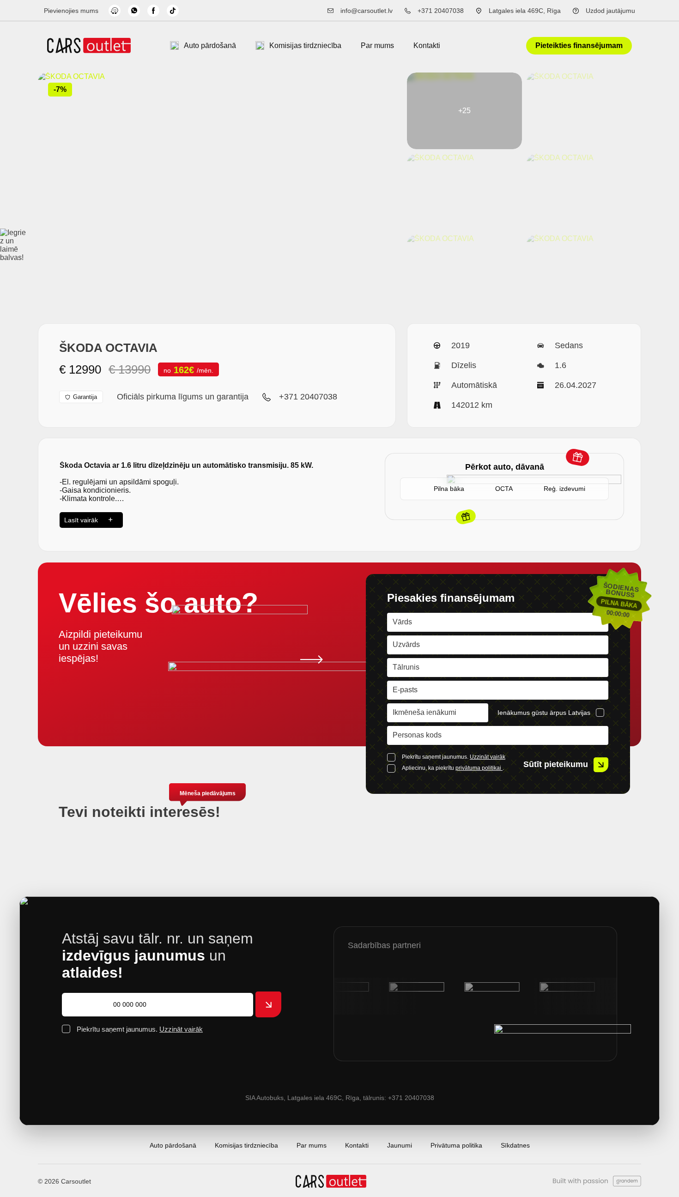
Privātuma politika (456, 1145)
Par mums (377, 45)
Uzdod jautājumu (610, 10)
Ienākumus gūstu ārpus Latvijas (543, 712)
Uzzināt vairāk (487, 757)
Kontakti (426, 45)
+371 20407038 (441, 10)
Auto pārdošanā (210, 45)
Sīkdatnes (515, 1145)
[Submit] (268, 1004)
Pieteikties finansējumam (579, 45)
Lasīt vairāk (81, 520)
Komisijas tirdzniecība (305, 45)
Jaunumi (399, 1145)
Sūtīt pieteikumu (555, 764)
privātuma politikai (479, 768)
